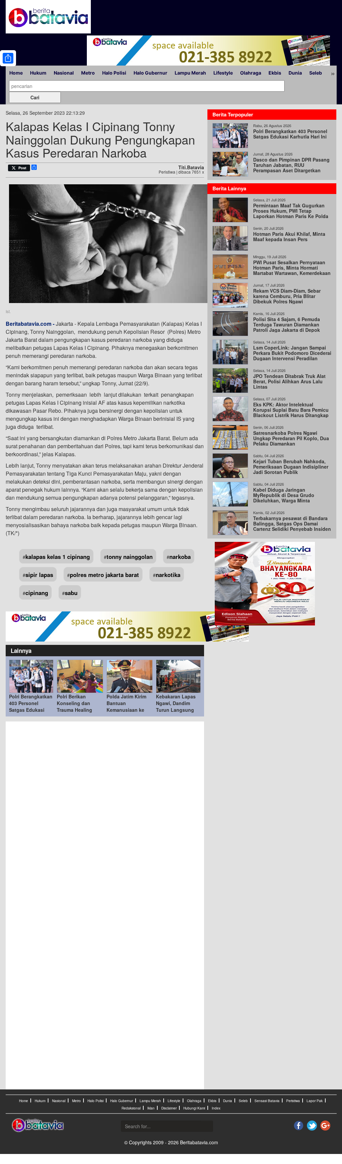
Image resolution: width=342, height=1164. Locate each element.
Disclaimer (169, 1108)
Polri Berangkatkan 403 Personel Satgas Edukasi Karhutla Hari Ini (30, 706)
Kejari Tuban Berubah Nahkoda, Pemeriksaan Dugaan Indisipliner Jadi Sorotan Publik (290, 466)
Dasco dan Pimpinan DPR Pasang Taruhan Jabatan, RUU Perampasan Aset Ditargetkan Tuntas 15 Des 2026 (291, 167)
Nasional (64, 73)
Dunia (295, 73)
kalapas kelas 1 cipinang (57, 557)
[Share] (8, 58)
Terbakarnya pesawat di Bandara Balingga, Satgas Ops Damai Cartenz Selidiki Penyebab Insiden (292, 523)
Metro (88, 73)
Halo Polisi (114, 73)
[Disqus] (105, 815)
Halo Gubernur (150, 73)
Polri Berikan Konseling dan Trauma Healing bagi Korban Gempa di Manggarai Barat (79, 709)
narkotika (168, 575)
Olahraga (250, 73)
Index (216, 1108)
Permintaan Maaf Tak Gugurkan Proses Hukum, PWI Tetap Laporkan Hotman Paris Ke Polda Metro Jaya (290, 213)
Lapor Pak (315, 1100)
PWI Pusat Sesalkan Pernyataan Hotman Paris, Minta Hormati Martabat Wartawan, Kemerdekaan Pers (292, 270)
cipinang (36, 593)
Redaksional (131, 1108)
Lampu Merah (190, 73)
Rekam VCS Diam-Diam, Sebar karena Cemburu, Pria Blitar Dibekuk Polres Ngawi (287, 296)
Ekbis (275, 73)
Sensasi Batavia (267, 1100)
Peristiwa (293, 1100)
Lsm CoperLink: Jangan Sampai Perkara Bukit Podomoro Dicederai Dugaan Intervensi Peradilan (292, 353)
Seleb (315, 73)
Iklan (151, 1108)
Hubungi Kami (194, 1108)
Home (16, 73)
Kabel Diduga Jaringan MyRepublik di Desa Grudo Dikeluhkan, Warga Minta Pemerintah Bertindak (283, 497)
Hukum (38, 73)
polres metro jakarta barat (104, 575)
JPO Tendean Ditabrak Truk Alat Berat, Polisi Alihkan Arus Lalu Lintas (289, 381)
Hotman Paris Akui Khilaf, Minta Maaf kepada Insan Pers (289, 236)
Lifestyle (223, 73)
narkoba (180, 557)
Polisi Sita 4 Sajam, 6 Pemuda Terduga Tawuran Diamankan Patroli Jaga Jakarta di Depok (286, 324)
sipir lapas (39, 575)
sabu (71, 593)
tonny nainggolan (130, 557)
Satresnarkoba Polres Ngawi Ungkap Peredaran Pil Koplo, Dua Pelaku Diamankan (291, 438)
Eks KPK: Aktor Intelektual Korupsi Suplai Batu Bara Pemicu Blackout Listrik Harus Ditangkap (291, 409)
